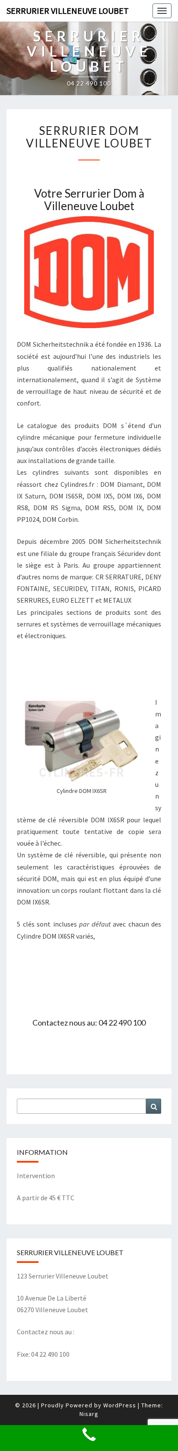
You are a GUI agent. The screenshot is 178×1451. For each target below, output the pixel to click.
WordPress (119, 1405)
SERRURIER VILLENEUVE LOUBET (67, 10)
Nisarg (89, 1414)
